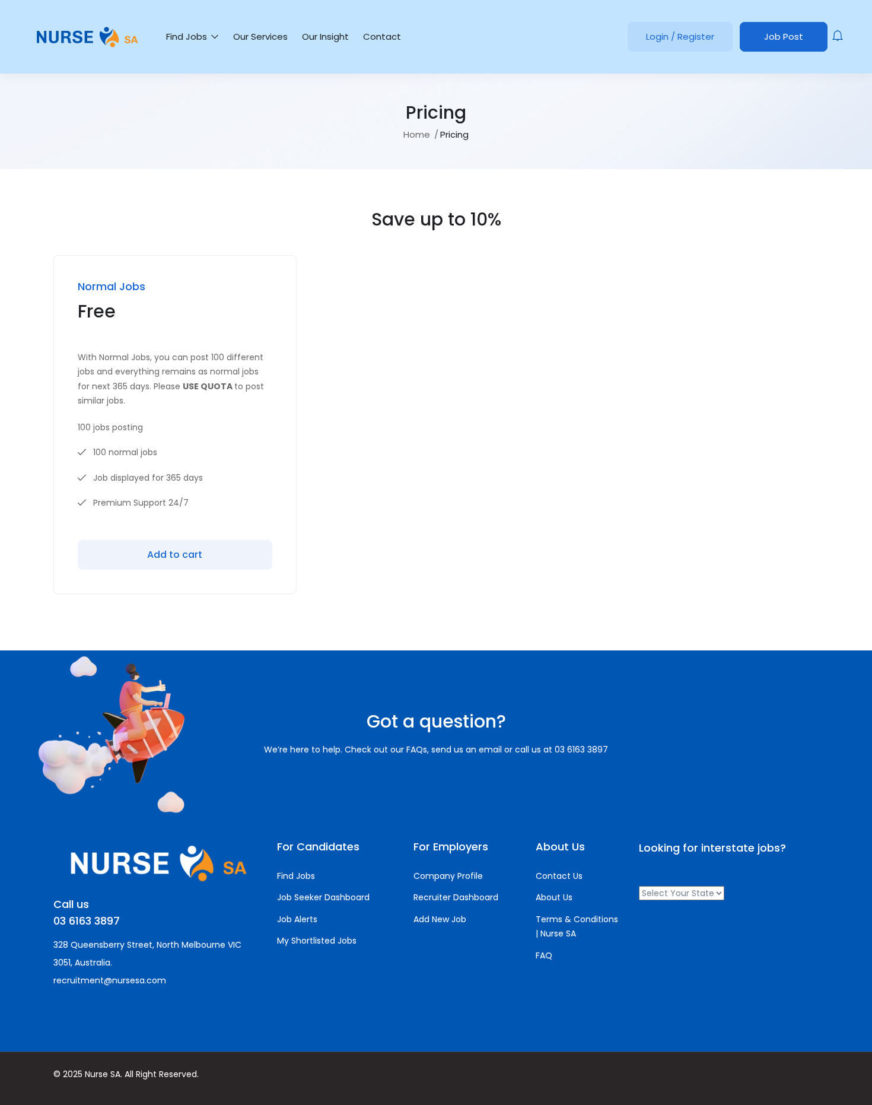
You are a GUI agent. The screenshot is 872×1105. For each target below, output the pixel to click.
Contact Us (559, 876)
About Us (554, 897)
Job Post (783, 36)
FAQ (544, 955)
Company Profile (448, 876)
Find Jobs (187, 36)
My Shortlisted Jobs (317, 941)
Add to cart (174, 554)
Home (416, 134)
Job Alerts (297, 919)
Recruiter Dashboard (455, 897)
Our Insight (325, 36)
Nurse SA (102, 1074)
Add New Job (439, 919)
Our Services (260, 36)
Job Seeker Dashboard (323, 897)
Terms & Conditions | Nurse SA (577, 926)
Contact (382, 36)
